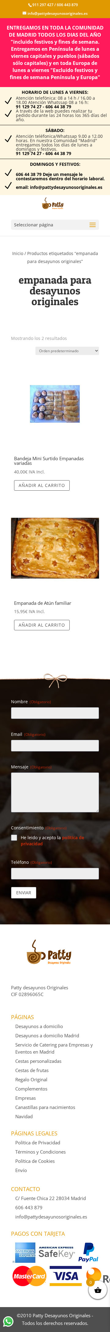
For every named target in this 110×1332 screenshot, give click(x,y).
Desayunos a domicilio (39, 1026)
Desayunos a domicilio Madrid (47, 1035)
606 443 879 (67, 4)
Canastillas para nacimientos (45, 1107)
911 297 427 (42, 4)
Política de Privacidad (37, 1142)
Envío (21, 1170)
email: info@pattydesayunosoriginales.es (59, 187)
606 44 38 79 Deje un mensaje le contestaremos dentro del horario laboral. (60, 176)
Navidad (24, 1116)
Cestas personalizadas (38, 1061)
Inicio (17, 253)
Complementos (31, 1089)
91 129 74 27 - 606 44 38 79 (43, 107)
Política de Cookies (35, 1161)
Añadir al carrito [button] (42, 485)
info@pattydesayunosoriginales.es (51, 1217)
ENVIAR (23, 892)
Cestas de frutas (32, 1070)
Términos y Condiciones (40, 1152)
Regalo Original (31, 1079)
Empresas (25, 1098)
